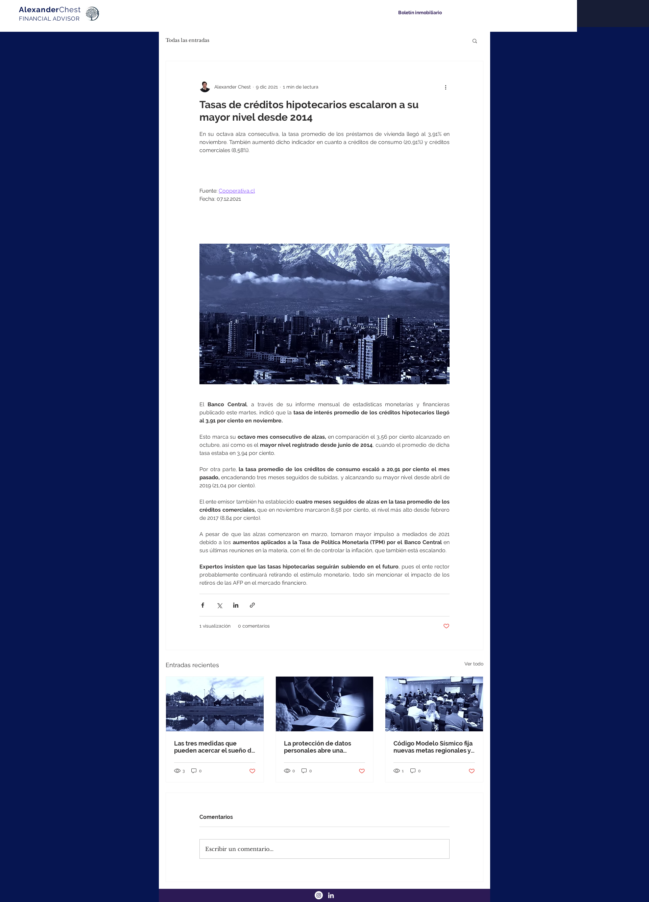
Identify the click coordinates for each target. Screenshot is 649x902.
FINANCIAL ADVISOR (49, 18)
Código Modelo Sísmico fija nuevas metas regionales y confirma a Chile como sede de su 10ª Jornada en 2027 (433, 747)
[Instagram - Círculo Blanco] (319, 895)
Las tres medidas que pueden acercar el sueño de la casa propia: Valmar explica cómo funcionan (214, 747)
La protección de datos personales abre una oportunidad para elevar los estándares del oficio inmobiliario (324, 747)
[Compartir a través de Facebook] (202, 605)
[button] (475, 40)
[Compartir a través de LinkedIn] (236, 605)
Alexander (50, 9)
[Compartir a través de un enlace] (252, 605)
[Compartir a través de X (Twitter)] (219, 605)
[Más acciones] (445, 87)
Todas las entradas (187, 40)
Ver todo (473, 663)
